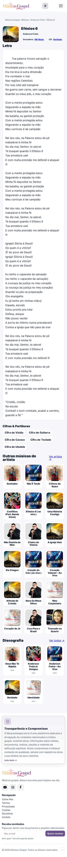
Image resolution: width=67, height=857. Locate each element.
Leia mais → (10, 760)
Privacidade (8, 806)
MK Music (39, 39)
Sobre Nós (7, 799)
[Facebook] (21, 787)
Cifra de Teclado (40, 439)
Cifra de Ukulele (15, 446)
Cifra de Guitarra (39, 432)
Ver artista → (55, 457)
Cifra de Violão (14, 432)
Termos (6, 802)
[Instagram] (13, 787)
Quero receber (55, 833)
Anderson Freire (38, 20)
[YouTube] (5, 787)
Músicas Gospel (12, 20)
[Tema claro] (45, 6)
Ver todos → (56, 640)
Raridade (57, 39)
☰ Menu (60, 6)
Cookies (6, 810)
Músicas (25, 20)
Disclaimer (7, 813)
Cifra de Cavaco (15, 439)
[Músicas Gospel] (16, 6)
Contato (6, 817)
